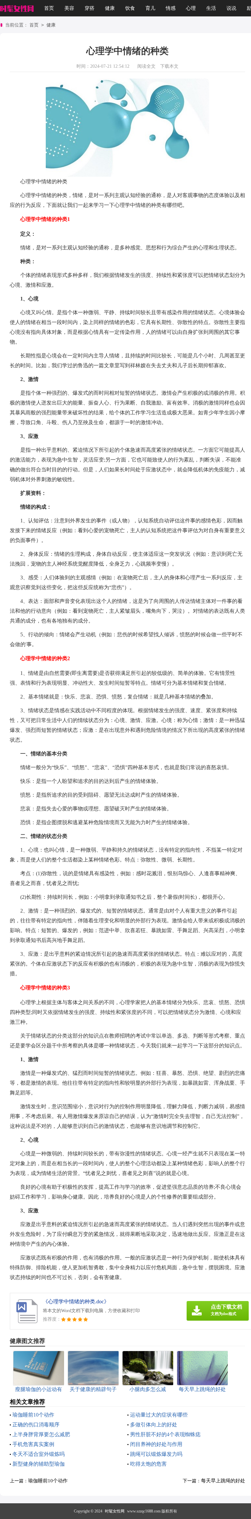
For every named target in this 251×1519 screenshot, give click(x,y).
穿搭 (89, 8)
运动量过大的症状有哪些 (159, 1415)
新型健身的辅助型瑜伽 (38, 1464)
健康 (110, 8)
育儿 (150, 8)
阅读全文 (146, 66)
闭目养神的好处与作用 (156, 1444)
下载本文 (169, 66)
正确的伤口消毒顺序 (35, 1424)
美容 (69, 8)
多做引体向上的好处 (153, 1424)
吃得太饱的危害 (148, 1464)
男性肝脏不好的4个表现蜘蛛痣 (165, 1434)
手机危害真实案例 (33, 1444)
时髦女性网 (115, 1511)
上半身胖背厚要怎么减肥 (41, 1434)
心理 (191, 8)
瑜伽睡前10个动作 (33, 1415)
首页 (49, 8)
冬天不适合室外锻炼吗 (38, 1454)
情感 (171, 8)
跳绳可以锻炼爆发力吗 (156, 1454)
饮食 (130, 8)
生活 (211, 8)
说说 (231, 8)
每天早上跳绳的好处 (223, 1480)
